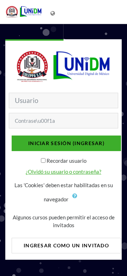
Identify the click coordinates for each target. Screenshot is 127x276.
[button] (76, 200)
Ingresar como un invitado (66, 245)
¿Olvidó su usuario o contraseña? (63, 171)
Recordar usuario (66, 160)
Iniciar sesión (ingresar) (66, 143)
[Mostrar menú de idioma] (53, 12)
